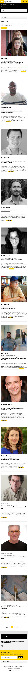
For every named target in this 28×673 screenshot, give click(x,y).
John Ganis (4, 503)
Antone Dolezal (5, 207)
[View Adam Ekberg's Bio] (14, 302)
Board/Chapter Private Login (8, 666)
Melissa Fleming (6, 456)
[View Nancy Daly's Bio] (14, 57)
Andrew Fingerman (6, 404)
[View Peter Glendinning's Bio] (14, 551)
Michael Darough (6, 107)
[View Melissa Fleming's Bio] (14, 454)
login (26, 1)
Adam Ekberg (5, 304)
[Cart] (24, 1)
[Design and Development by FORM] (14, 670)
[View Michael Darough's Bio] (14, 105)
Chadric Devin (5, 157)
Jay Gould (4, 603)
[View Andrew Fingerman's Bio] (14, 402)
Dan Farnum (4, 353)
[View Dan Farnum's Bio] (14, 351)
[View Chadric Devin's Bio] (14, 155)
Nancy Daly (4, 58)
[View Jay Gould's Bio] (14, 601)
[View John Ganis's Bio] (14, 501)
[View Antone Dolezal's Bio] (14, 205)
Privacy (16, 666)
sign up (20, 657)
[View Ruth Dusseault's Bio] (14, 254)
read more (4, 28)
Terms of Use (21, 666)
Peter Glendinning (6, 553)
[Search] (22, 1)
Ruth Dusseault (5, 256)
